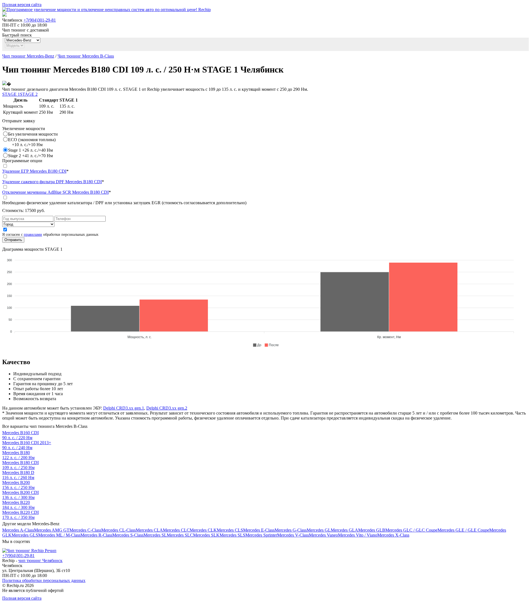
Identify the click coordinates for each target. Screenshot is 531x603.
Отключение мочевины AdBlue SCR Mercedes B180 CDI (55, 192)
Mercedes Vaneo (323, 535)
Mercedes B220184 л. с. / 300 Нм (18, 505)
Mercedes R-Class (96, 535)
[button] (257, 345)
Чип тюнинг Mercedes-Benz (28, 56)
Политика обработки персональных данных (43, 580)
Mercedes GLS (25, 535)
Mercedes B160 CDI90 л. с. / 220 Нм (20, 435)
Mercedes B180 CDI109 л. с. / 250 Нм (20, 465)
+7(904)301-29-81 (40, 20)
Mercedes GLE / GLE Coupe (463, 530)
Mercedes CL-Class (118, 530)
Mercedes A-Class (18, 530)
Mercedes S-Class (128, 535)
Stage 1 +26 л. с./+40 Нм (30, 150)
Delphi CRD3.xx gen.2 (166, 408)
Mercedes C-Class (85, 530)
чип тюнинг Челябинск (40, 560)
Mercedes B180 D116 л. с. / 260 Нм (18, 475)
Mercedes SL (155, 535)
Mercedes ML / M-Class (59, 535)
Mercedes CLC (176, 530)
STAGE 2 (29, 94)
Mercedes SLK (206, 535)
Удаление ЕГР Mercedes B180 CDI (34, 171)
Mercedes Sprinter (261, 535)
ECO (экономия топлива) (32, 142)
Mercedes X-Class (393, 535)
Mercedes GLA (344, 530)
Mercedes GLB (371, 530)
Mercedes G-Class (291, 530)
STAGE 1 (11, 94)
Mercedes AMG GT (51, 530)
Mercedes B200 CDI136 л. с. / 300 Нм (20, 495)
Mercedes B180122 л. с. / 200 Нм (18, 455)
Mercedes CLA (149, 530)
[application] (265, 300)
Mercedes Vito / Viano (357, 535)
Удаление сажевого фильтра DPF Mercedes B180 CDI (52, 181)
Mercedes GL (319, 530)
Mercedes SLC (180, 535)
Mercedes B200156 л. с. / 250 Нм (18, 485)
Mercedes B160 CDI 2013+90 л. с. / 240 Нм (26, 445)
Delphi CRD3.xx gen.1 (123, 408)
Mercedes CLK (203, 530)
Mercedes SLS (232, 535)
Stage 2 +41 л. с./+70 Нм (30, 155)
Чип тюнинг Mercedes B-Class (86, 56)
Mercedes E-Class (259, 530)
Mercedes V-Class (293, 535)
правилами (33, 234)
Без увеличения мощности (33, 134)
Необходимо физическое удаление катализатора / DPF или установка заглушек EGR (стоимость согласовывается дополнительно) (124, 202)
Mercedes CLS (230, 530)
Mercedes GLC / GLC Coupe (411, 530)
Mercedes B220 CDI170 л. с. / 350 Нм (20, 515)
